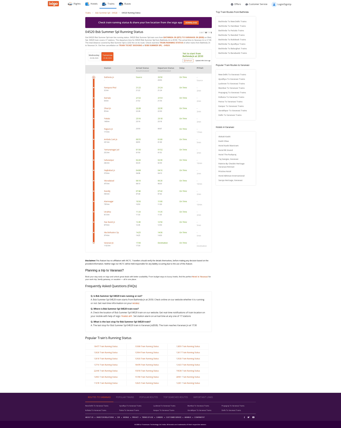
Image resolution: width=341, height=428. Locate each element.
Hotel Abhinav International (231, 175)
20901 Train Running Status (188, 377)
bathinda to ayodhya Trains (231, 44)
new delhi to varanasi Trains (232, 74)
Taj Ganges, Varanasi (228, 159)
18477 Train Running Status (106, 346)
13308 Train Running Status (147, 346)
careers (159, 417)
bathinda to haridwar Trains (232, 26)
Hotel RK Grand (225, 150)
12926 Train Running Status (188, 358)
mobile (136, 303)
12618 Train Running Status (106, 358)
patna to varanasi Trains (230, 101)
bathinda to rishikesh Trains (232, 39)
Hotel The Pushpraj (227, 154)
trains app (127, 316)
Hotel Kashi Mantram (228, 145)
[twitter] (248, 417)
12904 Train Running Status (147, 352)
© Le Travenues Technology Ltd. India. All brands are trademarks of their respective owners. (170, 424)
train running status (171, 43)
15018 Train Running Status (147, 370)
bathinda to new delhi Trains (232, 21)
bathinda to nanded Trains (231, 35)
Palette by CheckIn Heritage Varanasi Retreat (231, 165)
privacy (135, 417)
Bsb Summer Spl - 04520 (157, 45)
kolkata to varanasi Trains (231, 97)
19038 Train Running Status (188, 370)
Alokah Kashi (224, 136)
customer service (173, 417)
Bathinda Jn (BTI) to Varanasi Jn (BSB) (183, 37)
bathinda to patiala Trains (231, 30)
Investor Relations (105, 417)
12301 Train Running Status (188, 383)
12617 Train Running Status (188, 352)
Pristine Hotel (224, 171)
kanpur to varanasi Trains (231, 106)
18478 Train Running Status (147, 364)
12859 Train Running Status (188, 346)
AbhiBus (187, 417)
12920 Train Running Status (147, 358)
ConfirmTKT (199, 417)
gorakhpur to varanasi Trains (232, 110)
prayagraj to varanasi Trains (232, 92)
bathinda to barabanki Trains (232, 53)
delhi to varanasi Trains (229, 115)
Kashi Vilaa (223, 141)
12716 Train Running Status (106, 364)
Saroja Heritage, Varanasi (230, 180)
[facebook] (245, 417)
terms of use (147, 417)
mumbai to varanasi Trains (231, 88)
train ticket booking (130, 45)
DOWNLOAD (191, 23)
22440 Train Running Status (106, 370)
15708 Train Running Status (147, 377)
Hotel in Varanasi (200, 277)
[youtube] (253, 417)
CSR (118, 417)
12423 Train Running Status (188, 364)
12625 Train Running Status (147, 383)
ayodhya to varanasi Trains (231, 79)
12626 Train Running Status (106, 352)
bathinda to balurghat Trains (232, 48)
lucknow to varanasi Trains (231, 83)
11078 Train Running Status (106, 383)
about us (89, 417)
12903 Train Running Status (106, 377)
